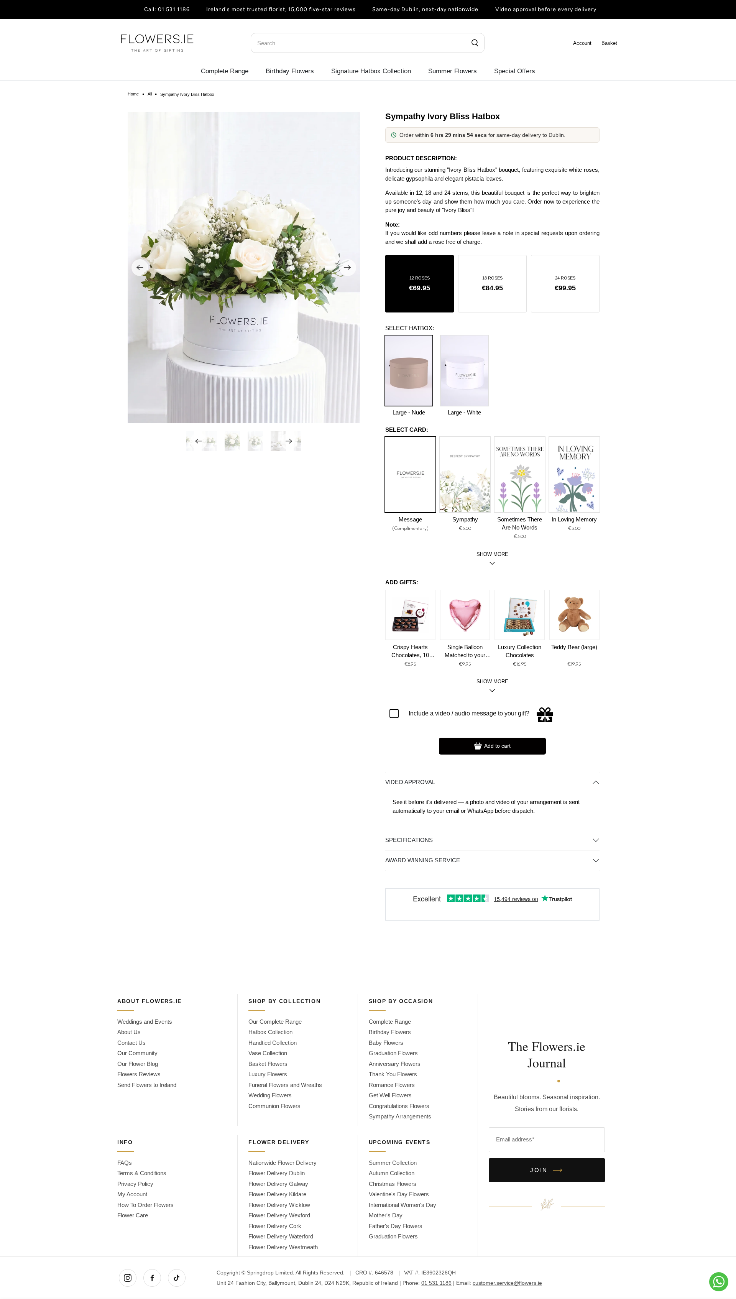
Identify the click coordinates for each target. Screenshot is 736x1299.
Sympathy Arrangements (400, 1116)
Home (133, 94)
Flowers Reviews (139, 1074)
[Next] (347, 267)
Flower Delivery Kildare (277, 1194)
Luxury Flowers (267, 1074)
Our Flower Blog (137, 1064)
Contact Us (131, 1042)
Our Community (137, 1053)
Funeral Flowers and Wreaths (285, 1085)
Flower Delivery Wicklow (279, 1205)
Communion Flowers (274, 1106)
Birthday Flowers (290, 70)
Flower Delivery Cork (274, 1226)
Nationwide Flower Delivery (282, 1162)
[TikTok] (177, 1278)
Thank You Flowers (393, 1074)
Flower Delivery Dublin (276, 1173)
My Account (132, 1194)
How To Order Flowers (145, 1205)
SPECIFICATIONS (409, 840)
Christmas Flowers (392, 1184)
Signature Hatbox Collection (371, 70)
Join (547, 1170)
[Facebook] (152, 1278)
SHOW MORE (492, 681)
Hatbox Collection (270, 1032)
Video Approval (410, 782)
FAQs (124, 1162)
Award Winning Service (422, 860)
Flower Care (132, 1215)
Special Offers (514, 70)
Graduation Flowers (393, 1053)
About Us (129, 1032)
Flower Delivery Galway (278, 1184)
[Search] (475, 43)
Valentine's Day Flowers (399, 1194)
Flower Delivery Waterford (280, 1236)
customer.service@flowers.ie (507, 1283)
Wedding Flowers (270, 1095)
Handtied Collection (272, 1042)
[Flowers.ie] (157, 43)
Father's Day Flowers (395, 1226)
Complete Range (224, 70)
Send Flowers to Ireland (146, 1085)
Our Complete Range (275, 1021)
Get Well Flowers (390, 1095)
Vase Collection (267, 1053)
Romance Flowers (392, 1085)
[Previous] (139, 267)
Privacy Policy (135, 1184)
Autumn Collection (391, 1173)
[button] (419, 283)
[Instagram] (127, 1278)
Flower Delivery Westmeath (283, 1247)
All (150, 94)
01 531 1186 (174, 9)
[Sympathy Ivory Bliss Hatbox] (244, 267)
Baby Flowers (386, 1042)
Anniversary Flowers (395, 1064)
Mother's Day (385, 1215)
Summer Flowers (452, 70)
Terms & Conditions (141, 1173)
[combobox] (368, 43)
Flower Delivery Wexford (279, 1215)
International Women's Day (402, 1205)
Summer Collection (393, 1162)
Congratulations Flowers (399, 1106)
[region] (492, 206)
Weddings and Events (144, 1021)
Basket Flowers (268, 1064)
